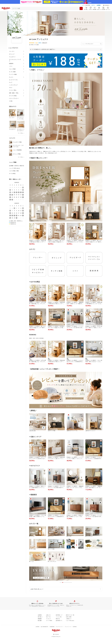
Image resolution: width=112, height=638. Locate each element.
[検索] (81, 8)
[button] (106, 5)
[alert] (65, 49)
